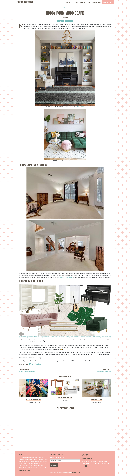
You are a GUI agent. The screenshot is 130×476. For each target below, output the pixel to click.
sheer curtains (75, 337)
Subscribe (54, 465)
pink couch (22, 337)
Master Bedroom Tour (104, 371)
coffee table (54, 337)
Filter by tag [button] (107, 2)
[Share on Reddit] (37, 365)
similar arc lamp (86, 337)
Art (72, 2)
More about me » (24, 470)
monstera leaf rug (64, 337)
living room (61, 21)
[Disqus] (65, 429)
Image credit (80, 106)
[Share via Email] (40, 365)
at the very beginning (65, 277)
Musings (82, 2)
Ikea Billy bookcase (44, 337)
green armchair (32, 337)
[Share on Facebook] (30, 365)
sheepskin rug (106, 337)
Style (68, 2)
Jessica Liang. (76, 472)
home (65, 8)
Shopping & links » (87, 458)
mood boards (68, 21)
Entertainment (96, 2)
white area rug (96, 337)
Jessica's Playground (24, 2)
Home (76, 2)
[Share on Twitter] (33, 365)
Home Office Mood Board (27, 371)
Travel (88, 2)
